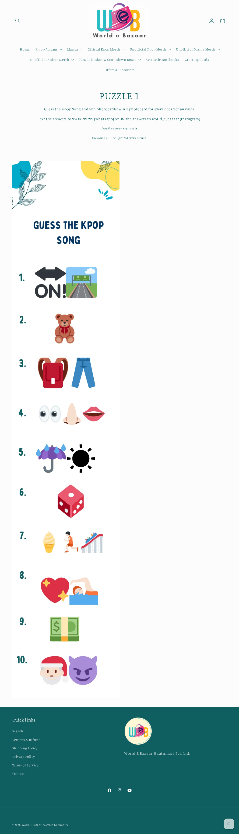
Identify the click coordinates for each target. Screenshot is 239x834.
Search (17, 731)
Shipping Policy (25, 748)
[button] (17, 20)
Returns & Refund (26, 740)
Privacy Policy (23, 756)
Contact (18, 774)
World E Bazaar (32, 825)
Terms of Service (25, 765)
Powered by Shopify (55, 825)
